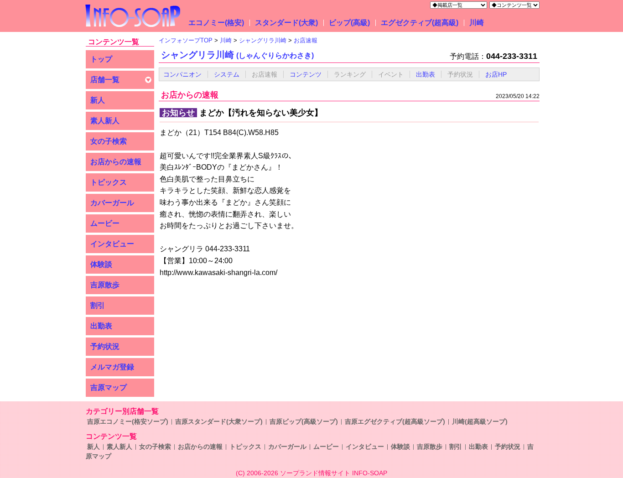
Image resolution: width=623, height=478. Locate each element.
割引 (97, 305)
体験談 (101, 264)
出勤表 (101, 326)
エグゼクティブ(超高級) (419, 22)
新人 (97, 100)
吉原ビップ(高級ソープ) (304, 421)
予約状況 (104, 346)
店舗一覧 (104, 79)
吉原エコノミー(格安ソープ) (127, 421)
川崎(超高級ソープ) (480, 421)
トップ (101, 59)
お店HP (496, 74)
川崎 (476, 22)
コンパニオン (182, 74)
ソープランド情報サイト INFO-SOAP (333, 473)
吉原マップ (108, 387)
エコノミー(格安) (216, 22)
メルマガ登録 (112, 367)
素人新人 (104, 121)
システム (226, 74)
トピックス (108, 182)
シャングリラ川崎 (237, 55)
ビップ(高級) (349, 22)
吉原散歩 (104, 285)
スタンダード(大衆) (286, 22)
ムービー (104, 223)
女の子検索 (108, 141)
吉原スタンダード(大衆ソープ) (219, 421)
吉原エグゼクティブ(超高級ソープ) (395, 421)
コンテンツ (306, 74)
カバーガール (112, 203)
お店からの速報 (115, 162)
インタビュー (112, 244)
